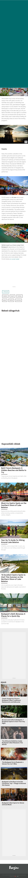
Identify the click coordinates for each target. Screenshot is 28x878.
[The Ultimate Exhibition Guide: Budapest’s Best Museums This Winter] (14, 735)
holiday (19, 296)
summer (18, 300)
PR (17, 876)
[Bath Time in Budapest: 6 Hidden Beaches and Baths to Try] (14, 457)
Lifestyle (5, 292)
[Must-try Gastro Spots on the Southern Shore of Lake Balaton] (14, 492)
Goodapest (5, 449)
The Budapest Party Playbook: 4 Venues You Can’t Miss (12, 763)
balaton (5, 296)
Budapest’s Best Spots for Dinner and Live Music (13, 804)
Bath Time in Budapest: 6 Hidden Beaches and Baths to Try (13, 470)
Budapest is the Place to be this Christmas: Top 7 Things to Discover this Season (14, 783)
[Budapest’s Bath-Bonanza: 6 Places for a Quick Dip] (14, 602)
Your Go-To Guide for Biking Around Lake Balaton (13, 541)
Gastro (3, 556)
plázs (4, 300)
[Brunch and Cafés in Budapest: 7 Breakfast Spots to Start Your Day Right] (14, 714)
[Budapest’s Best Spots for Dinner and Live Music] (14, 797)
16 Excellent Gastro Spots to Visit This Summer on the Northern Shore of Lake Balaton (13, 578)
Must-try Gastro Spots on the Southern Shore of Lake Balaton (13, 505)
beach (12, 296)
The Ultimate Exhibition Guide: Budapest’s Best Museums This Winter (12, 743)
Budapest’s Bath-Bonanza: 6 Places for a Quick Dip (13, 615)
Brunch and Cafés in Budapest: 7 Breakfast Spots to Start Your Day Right (13, 721)
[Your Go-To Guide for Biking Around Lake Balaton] (14, 528)
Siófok (11, 300)
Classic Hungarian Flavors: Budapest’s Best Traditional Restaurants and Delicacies (11, 700)
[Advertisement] (13, 376)
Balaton (4, 484)
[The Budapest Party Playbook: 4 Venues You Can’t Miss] (14, 756)
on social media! (14, 259)
